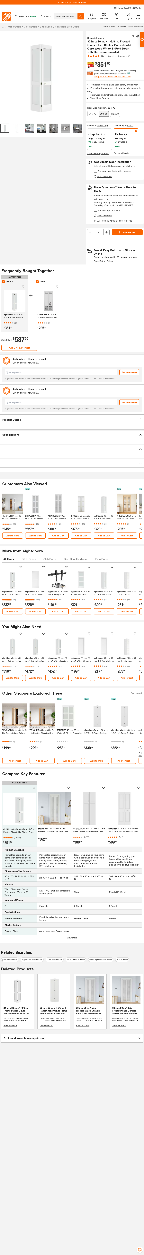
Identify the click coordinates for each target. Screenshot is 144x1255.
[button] (72, 419)
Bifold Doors (46, 26)
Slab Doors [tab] (49, 559)
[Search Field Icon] (80, 16)
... (3, 27)
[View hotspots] (53, 128)
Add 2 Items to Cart (19, 347)
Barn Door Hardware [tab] (75, 559)
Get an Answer (129, 372)
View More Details (99, 98)
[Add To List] (132, 36)
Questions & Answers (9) (119, 56)
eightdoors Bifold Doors (67, 26)
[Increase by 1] (106, 232)
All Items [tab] (8, 559)
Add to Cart (128, 232)
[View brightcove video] (65, 128)
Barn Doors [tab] (101, 559)
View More (72, 937)
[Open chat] (142, 39)
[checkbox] (95, 171)
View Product (10, 1025)
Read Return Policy (103, 261)
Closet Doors (30, 26)
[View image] (4, 128)
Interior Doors (14, 26)
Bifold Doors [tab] (29, 559)
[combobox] (65, 16)
